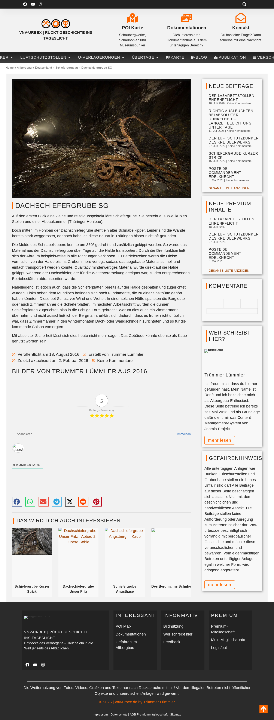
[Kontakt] (240, 18)
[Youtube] (33, 4)
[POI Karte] (132, 18)
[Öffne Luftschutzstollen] (69, 57)
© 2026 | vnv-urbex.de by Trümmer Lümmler (137, 702)
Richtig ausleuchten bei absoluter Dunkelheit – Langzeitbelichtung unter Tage (231, 119)
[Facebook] (25, 4)
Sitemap (175, 714)
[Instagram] (41, 4)
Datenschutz (118, 714)
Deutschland (43, 67)
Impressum (100, 714)
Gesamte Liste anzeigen (229, 188)
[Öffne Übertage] (157, 57)
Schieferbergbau (66, 67)
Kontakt (240, 27)
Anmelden (183, 434)
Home (10, 67)
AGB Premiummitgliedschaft (149, 714)
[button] (244, 4)
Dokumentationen (186, 27)
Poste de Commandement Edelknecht (225, 173)
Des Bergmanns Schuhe (171, 586)
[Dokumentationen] (186, 18)
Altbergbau (24, 67)
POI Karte (132, 27)
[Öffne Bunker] (11, 57)
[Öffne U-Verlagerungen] (123, 57)
